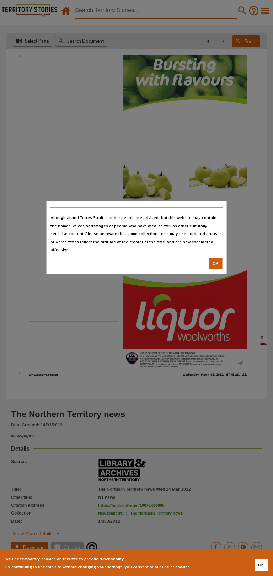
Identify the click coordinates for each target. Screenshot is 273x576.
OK (216, 263)
